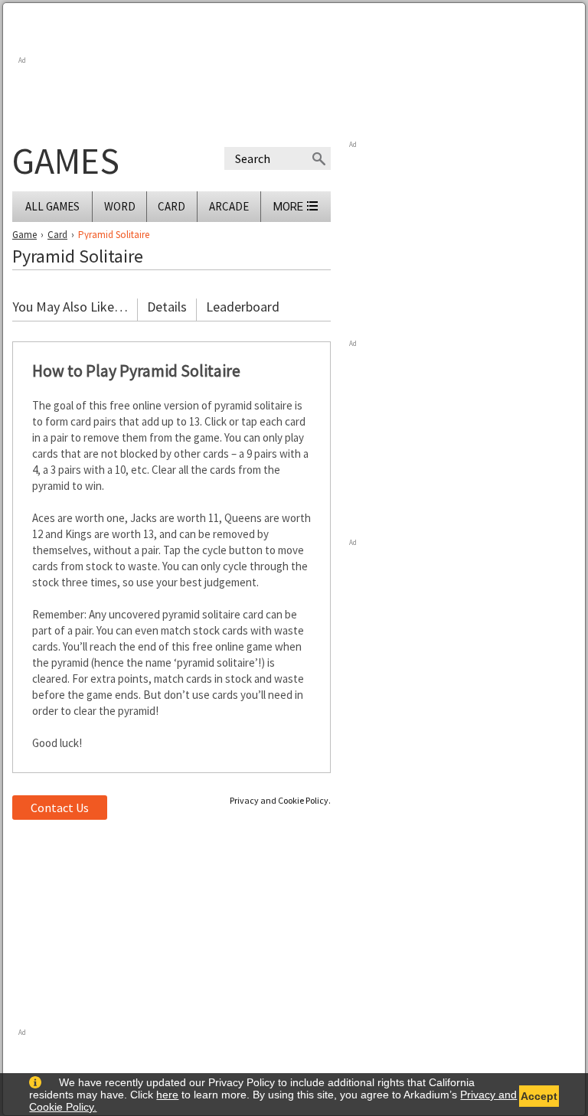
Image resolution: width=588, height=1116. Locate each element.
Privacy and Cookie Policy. (280, 800)
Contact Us (60, 807)
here (167, 1094)
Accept (539, 1096)
